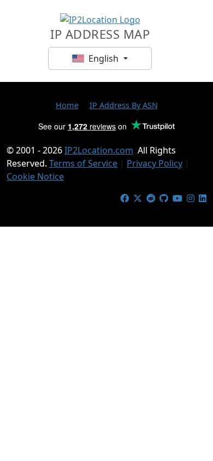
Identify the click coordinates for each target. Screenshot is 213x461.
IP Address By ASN (124, 104)
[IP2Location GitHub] (163, 198)
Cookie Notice (35, 176)
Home (67, 104)
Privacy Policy (154, 163)
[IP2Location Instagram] (190, 198)
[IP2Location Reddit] (150, 198)
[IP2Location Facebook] (124, 198)
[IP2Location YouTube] (177, 198)
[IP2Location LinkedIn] (202, 198)
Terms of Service (83, 163)
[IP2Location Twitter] (137, 198)
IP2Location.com (98, 150)
